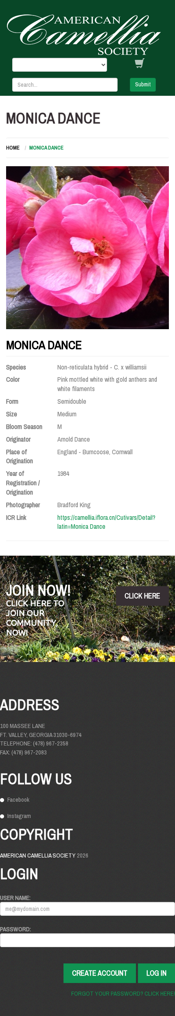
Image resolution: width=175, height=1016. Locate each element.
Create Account (99, 973)
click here (142, 596)
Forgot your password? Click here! (123, 993)
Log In (156, 973)
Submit (143, 84)
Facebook (18, 799)
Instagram (19, 815)
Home (13, 147)
